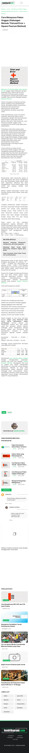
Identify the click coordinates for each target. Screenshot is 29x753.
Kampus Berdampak (22, 703)
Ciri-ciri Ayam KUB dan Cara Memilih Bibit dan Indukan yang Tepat (13, 645)
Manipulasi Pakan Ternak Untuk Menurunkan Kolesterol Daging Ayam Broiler (14, 248)
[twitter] (5, 417)
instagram (20, 737)
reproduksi (6, 660)
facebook (11, 735)
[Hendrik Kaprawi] (8, 3)
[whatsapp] (9, 417)
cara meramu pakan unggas (19, 358)
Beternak (6, 600)
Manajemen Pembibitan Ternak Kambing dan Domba (11, 625)
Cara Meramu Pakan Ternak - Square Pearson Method (20, 464)
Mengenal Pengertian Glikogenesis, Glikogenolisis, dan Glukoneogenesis (14, 243)
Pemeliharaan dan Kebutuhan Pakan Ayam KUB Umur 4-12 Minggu (13, 683)
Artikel (5, 696)
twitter (20, 735)
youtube (15, 739)
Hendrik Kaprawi (14, 507)
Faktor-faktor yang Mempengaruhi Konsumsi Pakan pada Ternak (19, 455)
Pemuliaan (19, 707)
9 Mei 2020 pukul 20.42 (22, 509)
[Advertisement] (14, 50)
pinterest (10, 737)
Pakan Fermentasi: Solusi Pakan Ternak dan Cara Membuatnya (14, 254)
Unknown (8, 494)
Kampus (6, 703)
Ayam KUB (20, 696)
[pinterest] (12, 417)
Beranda (3, 9)
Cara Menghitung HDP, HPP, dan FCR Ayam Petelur (13, 605)
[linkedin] (15, 417)
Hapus (10, 503)
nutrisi (8, 9)
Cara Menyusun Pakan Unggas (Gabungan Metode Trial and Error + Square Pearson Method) (20, 473)
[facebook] (2, 417)
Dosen (18, 700)
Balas (6, 503)
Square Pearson (6, 99)
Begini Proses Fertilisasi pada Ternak (13, 664)
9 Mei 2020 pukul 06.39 (22, 494)
